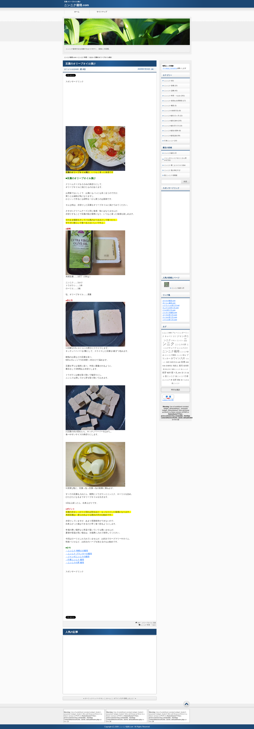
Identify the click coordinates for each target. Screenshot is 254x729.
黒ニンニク (176, 383)
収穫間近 (169, 366)
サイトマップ (102, 12)
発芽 (164, 372)
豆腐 (154, 623)
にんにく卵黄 (167, 333)
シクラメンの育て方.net (170, 305)
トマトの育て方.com (169, 320)
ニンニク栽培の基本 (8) (172, 131)
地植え (175, 366)
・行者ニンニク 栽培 (75, 559)
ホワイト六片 (178, 358)
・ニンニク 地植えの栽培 (77, 550)
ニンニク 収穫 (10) (170, 86)
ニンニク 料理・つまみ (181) (174, 96)
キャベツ (168, 336)
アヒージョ (176, 333)
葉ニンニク (179, 376)
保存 (168, 362)
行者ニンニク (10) (170, 141)
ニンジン (180, 340)
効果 (179, 362)
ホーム (76, 12)
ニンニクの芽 (180, 344)
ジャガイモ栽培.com (169, 312)
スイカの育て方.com (169, 317)
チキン (173, 340)
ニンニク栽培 (171, 351)
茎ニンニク (170, 376)
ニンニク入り (182, 348)
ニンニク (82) (169, 81)
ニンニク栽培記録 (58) (172, 136)
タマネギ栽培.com (168, 301)
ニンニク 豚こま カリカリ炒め (175, 165)
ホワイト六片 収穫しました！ (124, 698)
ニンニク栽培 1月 (170, 153)
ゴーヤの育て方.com (169, 315)
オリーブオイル (147, 623)
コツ (174, 336)
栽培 (181, 365)
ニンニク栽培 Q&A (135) (173, 121)
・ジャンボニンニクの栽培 (77, 556)
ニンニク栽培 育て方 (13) (173, 126)
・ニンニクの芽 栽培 (75, 562)
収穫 (183, 362)
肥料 (179, 373)
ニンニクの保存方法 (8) (172, 111)
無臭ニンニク (176, 369)
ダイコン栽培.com (168, 303)
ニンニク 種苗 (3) (170, 106)
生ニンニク (184, 369)
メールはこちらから (169, 68)
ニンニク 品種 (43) (170, 91)
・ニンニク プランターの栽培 (79, 553)
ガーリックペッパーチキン (94, 698)
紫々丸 (174, 372)
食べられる (185, 380)
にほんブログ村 (168, 400)
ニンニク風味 (170, 355)
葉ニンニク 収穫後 (170, 175)
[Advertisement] (110, 101)
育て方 (184, 373)
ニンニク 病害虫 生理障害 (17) (175, 101)
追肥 (174, 380)
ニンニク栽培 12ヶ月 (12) (173, 116)
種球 (169, 373)
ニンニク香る (181, 355)
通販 (178, 380)
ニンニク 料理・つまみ (85, 57)
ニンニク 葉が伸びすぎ (172, 170)
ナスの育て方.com (168, 310)
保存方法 (173, 362)
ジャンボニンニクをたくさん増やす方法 (175, 159)
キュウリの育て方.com (170, 308)
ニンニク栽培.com (76, 5)
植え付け (168, 369)
